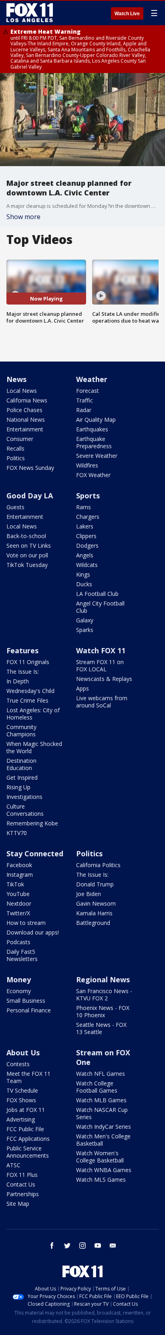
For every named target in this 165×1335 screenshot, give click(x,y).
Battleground (93, 923)
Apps (82, 688)
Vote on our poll (27, 555)
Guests (15, 507)
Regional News (103, 979)
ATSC (13, 1165)
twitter (67, 1245)
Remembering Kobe (32, 823)
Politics (15, 458)
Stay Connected (34, 853)
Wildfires (87, 465)
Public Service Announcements (27, 1151)
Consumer (19, 439)
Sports (88, 495)
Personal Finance (28, 1010)
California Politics (98, 865)
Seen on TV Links (28, 545)
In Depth (17, 681)
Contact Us (20, 1184)
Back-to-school (26, 536)
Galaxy (84, 620)
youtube (97, 1245)
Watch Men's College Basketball (103, 1139)
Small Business (25, 1000)
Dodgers (87, 545)
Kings (83, 574)
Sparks (84, 630)
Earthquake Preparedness (94, 442)
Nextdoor (18, 903)
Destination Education (21, 764)
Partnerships (22, 1194)
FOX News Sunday (30, 467)
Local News (21, 390)
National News (25, 419)
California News (26, 400)
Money (18, 979)
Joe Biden (88, 894)
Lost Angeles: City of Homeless (33, 713)
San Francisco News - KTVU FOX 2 (104, 994)
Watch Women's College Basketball (100, 1156)
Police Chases (24, 410)
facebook (52, 1245)
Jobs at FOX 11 (25, 1110)
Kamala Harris (94, 913)
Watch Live (127, 13)
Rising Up (18, 787)
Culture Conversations (25, 810)
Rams (83, 507)
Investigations (24, 797)
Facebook (19, 865)
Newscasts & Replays (104, 679)
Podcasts (18, 942)
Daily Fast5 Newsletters (22, 955)
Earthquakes (92, 429)
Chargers (87, 516)
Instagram (19, 874)
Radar (83, 410)
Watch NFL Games (100, 1073)
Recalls (15, 448)
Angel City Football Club (100, 606)
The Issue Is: (22, 671)
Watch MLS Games (101, 1179)
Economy (18, 991)
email (113, 1245)
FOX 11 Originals (27, 662)
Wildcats (87, 565)
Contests (18, 1064)
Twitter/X (18, 913)
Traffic (84, 400)
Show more (23, 216)
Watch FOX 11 (100, 650)
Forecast (87, 390)
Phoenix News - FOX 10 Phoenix (102, 1011)
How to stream (26, 923)
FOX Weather (93, 475)
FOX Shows (21, 1100)
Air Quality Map (96, 419)
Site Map (17, 1203)
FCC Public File (25, 1129)
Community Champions (21, 730)
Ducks (84, 584)
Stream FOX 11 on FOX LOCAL (100, 665)
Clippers (86, 536)
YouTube (18, 894)
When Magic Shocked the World (34, 747)
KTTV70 (16, 833)
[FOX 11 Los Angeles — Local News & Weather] (29, 12)
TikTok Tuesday (27, 565)
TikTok (15, 884)
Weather (91, 379)
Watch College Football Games (96, 1086)
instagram (82, 1245)
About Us (23, 1052)
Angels (84, 555)
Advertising (20, 1119)
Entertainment (24, 429)
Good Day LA (29, 495)
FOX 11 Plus (22, 1175)
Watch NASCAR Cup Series (102, 1113)
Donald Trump (95, 884)
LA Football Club (97, 593)
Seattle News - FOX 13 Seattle (101, 1028)
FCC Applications (28, 1138)
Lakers (84, 526)
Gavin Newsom (96, 903)
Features (22, 650)
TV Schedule (22, 1090)
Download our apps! (32, 932)
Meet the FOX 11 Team (28, 1077)
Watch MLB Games (101, 1100)
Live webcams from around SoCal (101, 701)
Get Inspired (22, 777)
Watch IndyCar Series (103, 1126)
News (16, 379)
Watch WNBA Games (103, 1170)
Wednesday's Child (30, 691)
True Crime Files (27, 700)
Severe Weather (96, 455)
